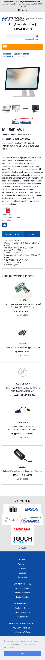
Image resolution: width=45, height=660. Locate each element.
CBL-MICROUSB (22, 384)
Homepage (6, 54)
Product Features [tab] (13, 234)
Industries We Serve (22, 632)
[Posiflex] (22, 529)
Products (22, 568)
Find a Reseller (22, 597)
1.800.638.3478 (22, 28)
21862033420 (22, 422)
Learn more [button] (9, 647)
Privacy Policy (23, 617)
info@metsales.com (21, 24)
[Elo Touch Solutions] (13, 509)
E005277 (22, 467)
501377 (22, 343)
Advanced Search (32, 39)
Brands (26, 54)
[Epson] (32, 509)
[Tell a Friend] (4, 225)
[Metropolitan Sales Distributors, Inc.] (22, 19)
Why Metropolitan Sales (22, 628)
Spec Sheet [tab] (32, 234)
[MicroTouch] (32, 519)
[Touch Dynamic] (22, 539)
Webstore (22, 564)
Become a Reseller (22, 593)
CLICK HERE (38, 4)
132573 (22, 300)
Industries (22, 577)
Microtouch (6, 57)
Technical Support (22, 588)
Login (23, 10)
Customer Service (22, 608)
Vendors (22, 573)
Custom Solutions (22, 612)
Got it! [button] (22, 654)
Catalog (17, 54)
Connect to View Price (11, 217)
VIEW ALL (22, 548)
